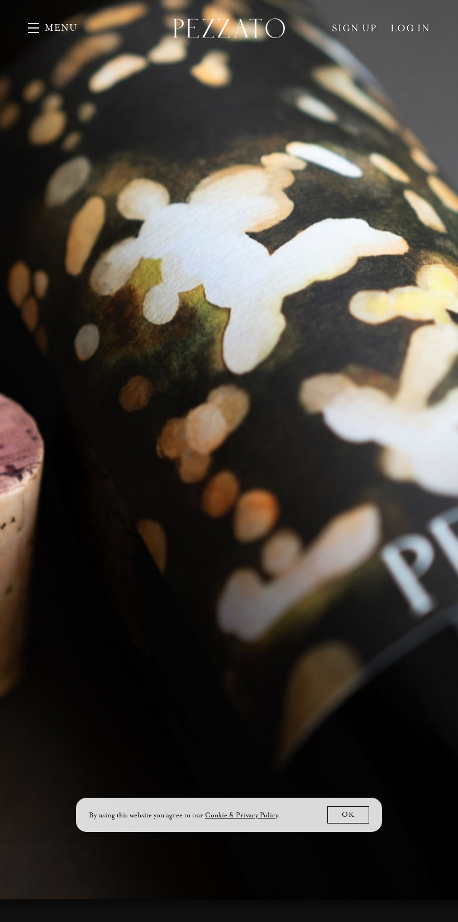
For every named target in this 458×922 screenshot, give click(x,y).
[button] (53, 28)
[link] (241, 815)
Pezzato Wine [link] (229, 28)
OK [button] (348, 814)
